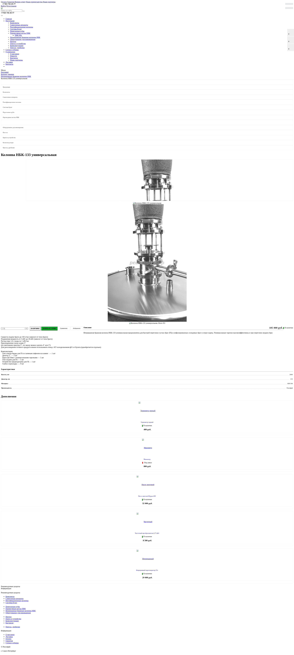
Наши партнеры (49, 2)
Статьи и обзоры (12, 50)
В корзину (35, 328)
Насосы (13, 41)
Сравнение (63, 328)
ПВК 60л (18, 35)
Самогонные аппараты (19, 25)
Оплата (4, 2)
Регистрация (11, 6)
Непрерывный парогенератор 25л (147, 570)
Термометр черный (147, 422)
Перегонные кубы (17, 31)
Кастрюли (9, 623)
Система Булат (16, 29)
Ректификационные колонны (21, 27)
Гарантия (10, 2)
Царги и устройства (18, 44)
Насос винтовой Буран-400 (147, 496)
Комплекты (14, 23)
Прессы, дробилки (17, 48)
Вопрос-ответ (20, 2)
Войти (3, 6)
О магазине (14, 54)
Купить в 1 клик (49, 328)
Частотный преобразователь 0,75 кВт (147, 533)
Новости (13, 56)
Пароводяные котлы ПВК (20, 33)
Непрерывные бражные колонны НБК (25, 37)
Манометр (147, 459)
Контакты (14, 58)
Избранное (76, 328)
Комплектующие (16, 46)
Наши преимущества (34, 2)
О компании (10, 52)
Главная (9, 19)
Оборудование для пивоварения (22, 39)
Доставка (9, 62)
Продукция (10, 21)
